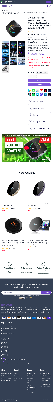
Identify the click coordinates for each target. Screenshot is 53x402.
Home (3, 10)
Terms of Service (29, 295)
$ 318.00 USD (44, 34)
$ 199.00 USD (34, 34)
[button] (29, 6)
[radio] (39, 72)
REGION (31, 72)
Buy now (39, 84)
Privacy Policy (36, 295)
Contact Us (49, 2)
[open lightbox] (5, 45)
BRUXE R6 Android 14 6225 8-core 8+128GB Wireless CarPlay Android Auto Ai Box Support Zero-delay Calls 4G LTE (25, 13)
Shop (7, 10)
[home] (7, 6)
